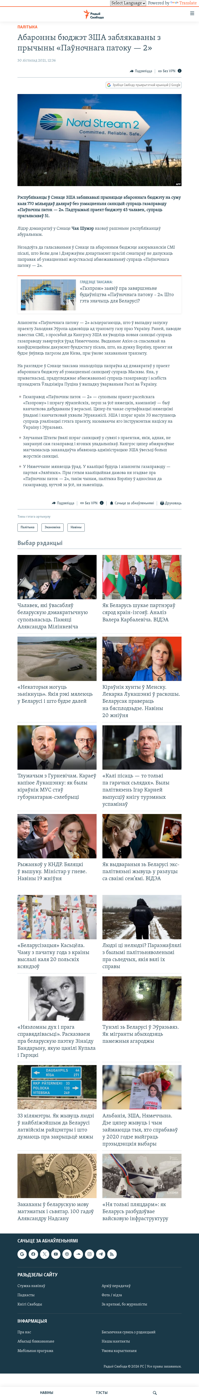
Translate (188, 3)
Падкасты (25, 1295)
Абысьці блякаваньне (35, 1342)
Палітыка (27, 27)
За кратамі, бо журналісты (124, 1304)
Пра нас (24, 1333)
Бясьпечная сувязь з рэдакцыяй (129, 1333)
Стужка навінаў (31, 1286)
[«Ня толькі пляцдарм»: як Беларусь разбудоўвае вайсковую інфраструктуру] (142, 1176)
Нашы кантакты (116, 1342)
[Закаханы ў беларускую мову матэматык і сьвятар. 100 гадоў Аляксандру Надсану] (57, 1176)
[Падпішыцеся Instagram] (89, 1254)
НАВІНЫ (46, 1393)
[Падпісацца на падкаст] (67, 1254)
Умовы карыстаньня (119, 1351)
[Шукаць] (155, 1393)
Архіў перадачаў (116, 1286)
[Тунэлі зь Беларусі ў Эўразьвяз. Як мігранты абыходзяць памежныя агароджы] (142, 998)
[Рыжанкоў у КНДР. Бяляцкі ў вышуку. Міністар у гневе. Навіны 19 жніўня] (57, 836)
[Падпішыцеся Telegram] (100, 1254)
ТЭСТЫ (102, 1393)
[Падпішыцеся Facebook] (33, 1254)
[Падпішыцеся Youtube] (55, 1254)
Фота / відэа (112, 1295)
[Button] (141, 71)
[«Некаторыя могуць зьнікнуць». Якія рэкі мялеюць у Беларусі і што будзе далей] (57, 659)
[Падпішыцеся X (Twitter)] (44, 1254)
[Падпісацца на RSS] (111, 1254)
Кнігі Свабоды (29, 1304)
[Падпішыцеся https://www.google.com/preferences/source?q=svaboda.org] (22, 1254)
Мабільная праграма (35, 1351)
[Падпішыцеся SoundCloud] (78, 1254)
